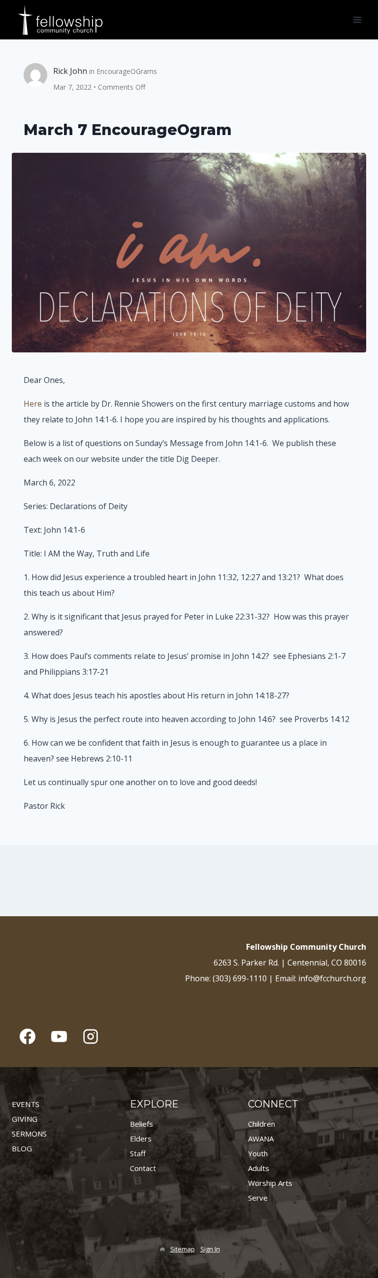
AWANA (261, 1138)
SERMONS (29, 1134)
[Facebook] (27, 1036)
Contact (143, 1168)
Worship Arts (270, 1183)
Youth (258, 1153)
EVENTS (25, 1104)
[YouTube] (59, 1036)
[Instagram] (90, 1036)
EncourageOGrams (126, 71)
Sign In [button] (210, 1248)
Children (261, 1124)
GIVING (24, 1119)
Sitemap (182, 1248)
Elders (141, 1138)
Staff (138, 1153)
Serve (258, 1198)
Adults (258, 1168)
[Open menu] (357, 19)
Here (33, 403)
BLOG (22, 1148)
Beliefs (141, 1124)
